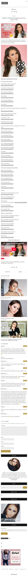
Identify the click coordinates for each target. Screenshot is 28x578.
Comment (3, 425)
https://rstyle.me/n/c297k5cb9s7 (7, 164)
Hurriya (2, 346)
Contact (16, 569)
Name (2, 437)
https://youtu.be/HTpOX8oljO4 (21, 202)
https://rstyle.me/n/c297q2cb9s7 (7, 187)
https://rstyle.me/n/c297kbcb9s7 (7, 152)
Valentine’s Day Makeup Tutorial (7, 318)
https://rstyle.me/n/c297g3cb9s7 (7, 148)
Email (2, 441)
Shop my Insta (23, 569)
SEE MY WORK (14, 479)
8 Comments (17, 21)
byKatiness (14, 574)
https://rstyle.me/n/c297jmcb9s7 (7, 160)
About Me (11, 569)
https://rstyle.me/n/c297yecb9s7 (7, 233)
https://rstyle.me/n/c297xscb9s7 (7, 225)
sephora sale (10, 263)
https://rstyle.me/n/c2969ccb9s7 (7, 101)
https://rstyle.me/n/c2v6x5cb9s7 (7, 221)
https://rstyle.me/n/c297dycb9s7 (7, 132)
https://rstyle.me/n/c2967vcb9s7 (7, 97)
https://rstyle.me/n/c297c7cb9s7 (7, 128)
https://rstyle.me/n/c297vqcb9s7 (7, 210)
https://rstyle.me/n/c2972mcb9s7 (7, 237)
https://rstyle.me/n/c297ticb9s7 (7, 198)
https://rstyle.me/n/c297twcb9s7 (7, 206)
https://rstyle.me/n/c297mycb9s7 (7, 171)
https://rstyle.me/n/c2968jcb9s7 (7, 105)
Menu (14, 9)
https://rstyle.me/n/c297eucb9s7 (7, 136)
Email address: (3, 528)
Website (2, 446)
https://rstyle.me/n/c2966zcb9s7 (7, 93)
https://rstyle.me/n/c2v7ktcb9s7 (7, 110)
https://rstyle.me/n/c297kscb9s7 (7, 156)
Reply (25, 361)
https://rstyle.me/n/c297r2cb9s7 (7, 194)
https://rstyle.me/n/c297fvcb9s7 (7, 140)
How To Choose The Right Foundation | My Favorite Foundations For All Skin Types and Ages (11, 340)
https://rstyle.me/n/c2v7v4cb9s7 (7, 119)
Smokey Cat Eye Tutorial (6, 297)
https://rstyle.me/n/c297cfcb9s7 (7, 123)
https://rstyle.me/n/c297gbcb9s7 (7, 144)
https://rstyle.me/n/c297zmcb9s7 (7, 229)
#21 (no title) (5, 569)
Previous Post (7, 271)
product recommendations (14, 261)
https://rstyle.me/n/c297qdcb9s (7, 183)
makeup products (4, 261)
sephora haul (4, 263)
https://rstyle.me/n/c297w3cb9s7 (7, 216)
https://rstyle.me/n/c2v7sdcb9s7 (7, 115)
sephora (22, 261)
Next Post (20, 271)
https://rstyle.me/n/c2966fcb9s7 (7, 89)
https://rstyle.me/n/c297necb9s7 (7, 175)
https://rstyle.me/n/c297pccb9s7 (7, 179)
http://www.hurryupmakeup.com (7, 358)
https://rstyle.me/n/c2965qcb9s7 (7, 85)
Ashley (2, 368)
